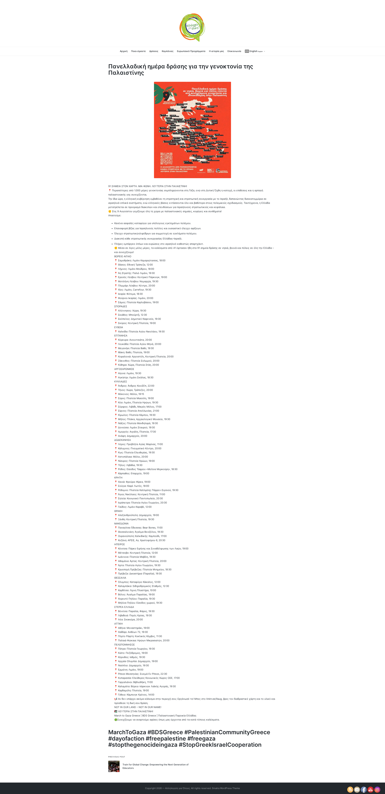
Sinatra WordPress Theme (226, 788)
